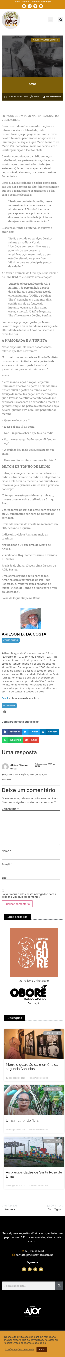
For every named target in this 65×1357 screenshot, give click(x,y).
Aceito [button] (41, 1349)
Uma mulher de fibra (22, 1120)
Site (4, 877)
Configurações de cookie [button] (19, 1349)
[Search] (59, 1286)
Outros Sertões (50, 39)
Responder (6, 779)
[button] (50, 19)
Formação (34, 1003)
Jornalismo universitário (34, 980)
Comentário (10, 808)
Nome (6, 851)
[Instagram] (30, 6)
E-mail (7, 864)
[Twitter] (35, 6)
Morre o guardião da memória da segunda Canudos (32, 1066)
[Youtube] (41, 6)
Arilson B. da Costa (24, 634)
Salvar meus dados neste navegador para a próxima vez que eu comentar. (29, 895)
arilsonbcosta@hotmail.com (24, 698)
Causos (36, 39)
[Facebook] (24, 6)
